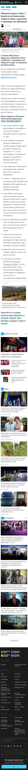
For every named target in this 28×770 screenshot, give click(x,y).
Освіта (17, 679)
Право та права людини (6, 693)
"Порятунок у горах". (11, 264)
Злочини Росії (5, 702)
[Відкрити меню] (26, 2)
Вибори (3, 682)
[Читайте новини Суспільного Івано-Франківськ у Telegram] (14, 746)
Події (2, 674)
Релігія (17, 700)
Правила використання (19, 721)
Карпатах (5, 58)
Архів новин (18, 717)
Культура (18, 676)
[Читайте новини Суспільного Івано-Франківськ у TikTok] (20, 746)
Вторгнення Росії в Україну (21, 665)
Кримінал (4, 676)
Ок (14, 766)
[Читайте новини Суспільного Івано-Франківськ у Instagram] (5, 746)
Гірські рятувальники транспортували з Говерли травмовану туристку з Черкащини (14, 305)
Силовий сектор (6, 697)
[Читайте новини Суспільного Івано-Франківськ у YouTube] (8, 746)
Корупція (18, 674)
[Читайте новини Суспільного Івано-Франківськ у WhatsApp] (17, 746)
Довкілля (4, 685)
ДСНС (3, 7)
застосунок (16, 261)
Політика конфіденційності (7, 725)
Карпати (8, 7)
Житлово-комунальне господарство (5, 689)
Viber (19, 318)
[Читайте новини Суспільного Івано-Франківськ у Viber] (11, 746)
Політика (4, 700)
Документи (18, 724)
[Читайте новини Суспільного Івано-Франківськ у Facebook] (2, 746)
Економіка (4, 679)
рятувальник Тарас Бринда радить (11, 119)
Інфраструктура (20, 687)
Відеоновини (5, 709)
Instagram (14, 321)
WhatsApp (5, 321)
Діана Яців (7, 25)
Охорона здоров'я (20, 685)
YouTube (4, 323)
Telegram (12, 318)
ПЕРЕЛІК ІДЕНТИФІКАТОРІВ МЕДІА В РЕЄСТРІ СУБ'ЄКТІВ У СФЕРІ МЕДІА (20, 731)
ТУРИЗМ (14, 7)
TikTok (21, 321)
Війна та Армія (19, 707)
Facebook (4, 318)
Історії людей (19, 697)
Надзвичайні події (6, 9)
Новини (3, 664)
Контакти (4, 717)
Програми (4, 728)
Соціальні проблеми (18, 703)
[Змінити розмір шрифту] (24, 29)
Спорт (3, 707)
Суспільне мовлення (4, 721)
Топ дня (17, 709)
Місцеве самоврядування (20, 693)
